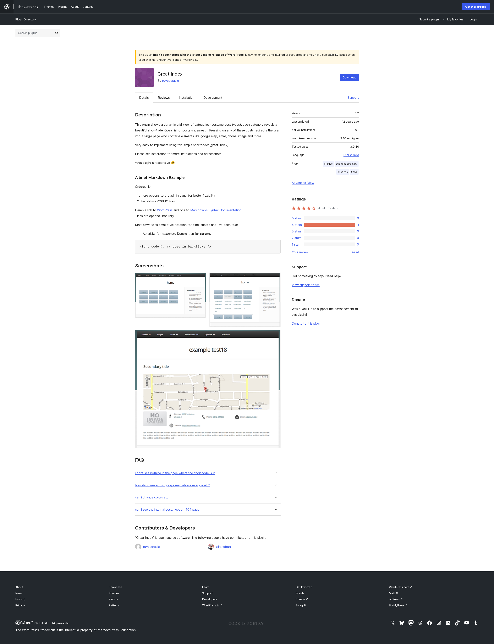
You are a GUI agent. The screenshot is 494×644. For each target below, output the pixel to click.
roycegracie (170, 80)
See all (354, 252)
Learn (205, 587)
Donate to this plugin (306, 323)
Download (349, 77)
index (354, 171)
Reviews (164, 97)
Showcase (115, 587)
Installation (186, 97)
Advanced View (303, 183)
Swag (301, 605)
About (19, 587)
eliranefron (223, 547)
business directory (346, 163)
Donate (302, 599)
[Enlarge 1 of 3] (201, 278)
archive (328, 163)
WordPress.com (400, 587)
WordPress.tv (212, 605)
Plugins (113, 599)
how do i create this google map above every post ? (172, 485)
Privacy (20, 605)
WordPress (165, 210)
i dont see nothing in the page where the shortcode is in (175, 473)
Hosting (20, 599)
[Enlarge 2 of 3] (275, 278)
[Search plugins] (56, 33)
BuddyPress (398, 605)
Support (353, 97)
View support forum (306, 285)
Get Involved (304, 587)
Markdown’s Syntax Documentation (215, 210)
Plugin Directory (25, 19)
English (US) (351, 155)
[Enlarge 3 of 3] (275, 335)
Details (144, 97)
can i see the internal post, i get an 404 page (167, 509)
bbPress (396, 599)
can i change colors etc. (152, 497)
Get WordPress (475, 6)
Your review (300, 252)
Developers (209, 599)
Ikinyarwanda (60, 623)
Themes (114, 593)
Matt (393, 593)
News (19, 593)
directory (343, 171)
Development (212, 97)
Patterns (114, 605)
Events (300, 593)
